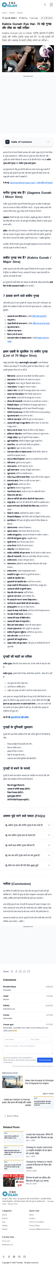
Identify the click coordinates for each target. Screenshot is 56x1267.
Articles (12, 13)
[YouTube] (24, 1256)
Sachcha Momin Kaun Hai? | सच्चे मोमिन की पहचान (31, 182)
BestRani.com (7, 1245)
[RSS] (3, 1256)
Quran (4, 1215)
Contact (32, 1218)
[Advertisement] (28, 105)
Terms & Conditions (36, 1222)
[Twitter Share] (12, 971)
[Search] (45, 4)
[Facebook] (8, 1256)
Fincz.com (6, 1241)
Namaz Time (13, 1204)
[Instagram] (19, 1256)
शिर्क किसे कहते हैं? (39, 316)
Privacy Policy (34, 1225)
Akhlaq (4, 1225)
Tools (4, 1204)
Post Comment (45, 1060)
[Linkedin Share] (20, 971)
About (31, 1215)
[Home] (9, 5)
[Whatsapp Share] (24, 971)
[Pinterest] (14, 1256)
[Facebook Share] (16, 971)
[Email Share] (28, 971)
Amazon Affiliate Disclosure (39, 1229)
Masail (20, 13)
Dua (3, 1222)
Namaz (5, 1218)
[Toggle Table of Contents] (48, 142)
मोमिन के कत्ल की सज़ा (41, 323)
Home (4, 13)
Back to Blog (12, 1116)
